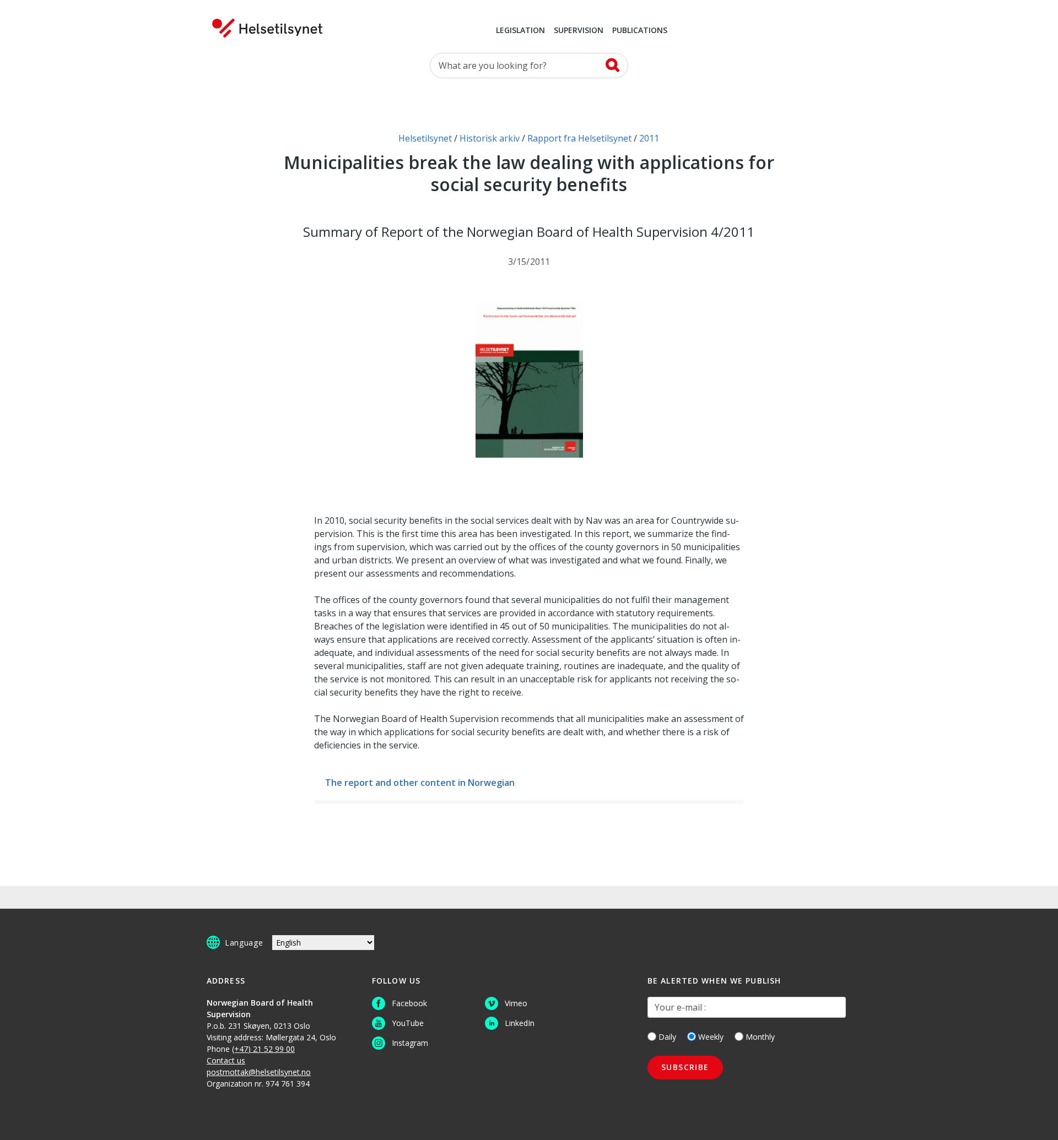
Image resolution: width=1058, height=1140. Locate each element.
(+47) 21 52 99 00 (263, 1049)
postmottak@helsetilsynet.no (259, 1072)
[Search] (612, 65)
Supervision (578, 30)
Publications (639, 30)
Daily (667, 1037)
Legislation (520, 30)
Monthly (760, 1037)
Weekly (711, 1037)
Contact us (226, 1060)
